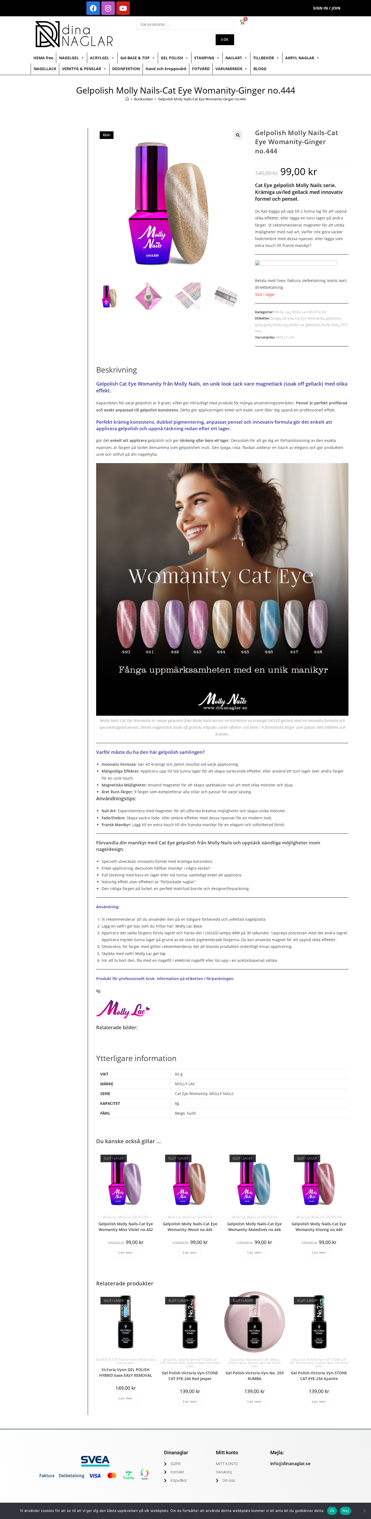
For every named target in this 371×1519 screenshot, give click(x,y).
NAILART (233, 57)
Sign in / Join (326, 8)
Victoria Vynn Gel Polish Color (203, 1364)
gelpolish (333, 318)
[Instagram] (108, 8)
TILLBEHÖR (263, 57)
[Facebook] (93, 8)
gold (258, 324)
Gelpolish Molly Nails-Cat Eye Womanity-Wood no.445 (190, 1226)
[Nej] (364, 1511)
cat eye (287, 318)
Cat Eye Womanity (309, 318)
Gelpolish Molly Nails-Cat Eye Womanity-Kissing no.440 (319, 1226)
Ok (332, 1510)
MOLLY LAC (285, 337)
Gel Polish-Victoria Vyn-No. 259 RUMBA (255, 1375)
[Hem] (127, 99)
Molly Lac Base (189, 926)
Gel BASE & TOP (135, 57)
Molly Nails (330, 324)
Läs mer (125, 1252)
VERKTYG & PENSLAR (81, 68)
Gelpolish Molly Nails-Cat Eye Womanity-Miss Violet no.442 (126, 1226)
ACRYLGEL (99, 57)
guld (267, 324)
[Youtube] (123, 8)
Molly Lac (282, 311)
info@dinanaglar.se (290, 1463)
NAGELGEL (69, 57)
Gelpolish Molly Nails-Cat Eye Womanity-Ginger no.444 (202, 99)
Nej (345, 1510)
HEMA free (43, 57)
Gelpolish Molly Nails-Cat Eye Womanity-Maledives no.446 (254, 1226)
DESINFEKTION (126, 68)
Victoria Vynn (126, 1362)
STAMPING (204, 57)
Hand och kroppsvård (166, 68)
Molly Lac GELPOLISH (309, 311)
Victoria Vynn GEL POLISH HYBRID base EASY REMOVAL (125, 1372)
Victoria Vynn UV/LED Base (136, 1359)
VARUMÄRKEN (228, 68)
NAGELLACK (45, 68)
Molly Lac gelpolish (304, 324)
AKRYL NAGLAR (299, 57)
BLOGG (259, 68)
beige (275, 318)
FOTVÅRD (201, 68)
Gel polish (170, 1359)
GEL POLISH (172, 57)
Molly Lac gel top (150, 953)
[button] (238, 135)
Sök (225, 39)
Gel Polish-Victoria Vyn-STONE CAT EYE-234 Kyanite (319, 1375)
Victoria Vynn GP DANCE (262, 1359)
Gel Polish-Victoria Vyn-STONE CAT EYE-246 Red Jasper (190, 1375)
